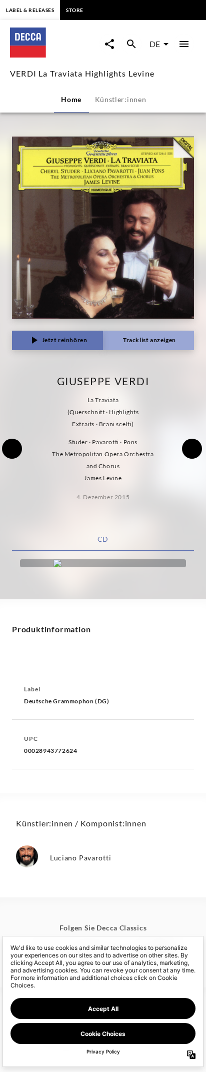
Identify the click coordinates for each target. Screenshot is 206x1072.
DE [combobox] (155, 44)
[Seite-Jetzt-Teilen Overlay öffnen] (110, 44)
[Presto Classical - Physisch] (103, 563)
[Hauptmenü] (184, 44)
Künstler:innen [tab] (120, 99)
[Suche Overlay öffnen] (132, 44)
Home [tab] (71, 99)
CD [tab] (103, 539)
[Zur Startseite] (55, 54)
